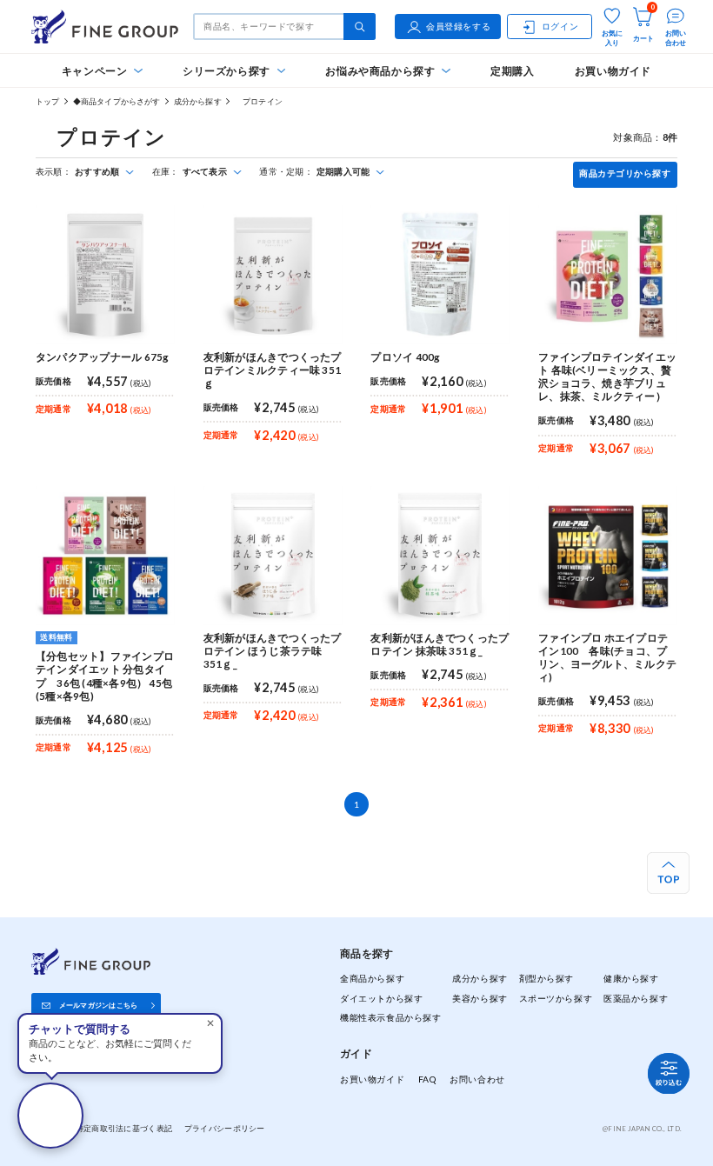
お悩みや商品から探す (380, 71)
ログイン (560, 26)
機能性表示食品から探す (390, 1017)
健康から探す (630, 978)
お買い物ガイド (613, 71)
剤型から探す (546, 978)
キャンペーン (95, 71)
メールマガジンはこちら (98, 1005)
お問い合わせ (477, 1079)
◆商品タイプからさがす (117, 101)
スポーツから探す (556, 998)
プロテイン (259, 101)
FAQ (427, 1079)
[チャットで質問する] (50, 1116)
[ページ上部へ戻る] (668, 873)
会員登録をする (458, 26)
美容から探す (479, 998)
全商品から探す (372, 978)
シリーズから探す (226, 71)
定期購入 (512, 71)
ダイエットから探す (381, 998)
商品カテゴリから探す (624, 173)
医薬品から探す (635, 998)
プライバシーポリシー (224, 1128)
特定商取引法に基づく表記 (124, 1128)
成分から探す (198, 101)
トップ (48, 101)
